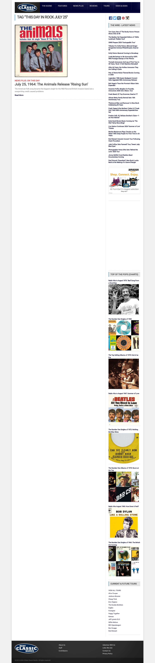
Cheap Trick (112, 599)
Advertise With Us (109, 645)
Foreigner (111, 611)
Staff (60, 648)
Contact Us (107, 651)
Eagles (110, 608)
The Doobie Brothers (115, 605)
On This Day (33, 80)
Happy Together (114, 614)
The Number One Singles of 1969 (120, 319)
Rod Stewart (112, 631)
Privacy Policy (107, 654)
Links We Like (107, 648)
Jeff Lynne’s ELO (114, 619)
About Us (62, 645)
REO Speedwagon (114, 625)
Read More (19, 95)
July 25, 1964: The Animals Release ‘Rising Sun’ (51, 84)
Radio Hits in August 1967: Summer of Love (123, 393)
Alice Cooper (113, 593)
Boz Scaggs (112, 628)
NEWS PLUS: (21, 80)
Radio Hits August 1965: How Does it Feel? (123, 506)
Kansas (111, 616)
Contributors (63, 651)
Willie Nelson (113, 622)
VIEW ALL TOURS (114, 590)
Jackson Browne (114, 596)
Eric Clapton (112, 602)
